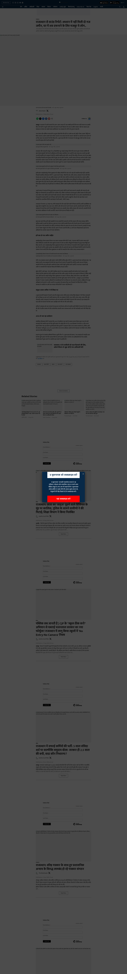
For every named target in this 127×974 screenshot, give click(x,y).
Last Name (45, 457)
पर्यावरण (55, 7)
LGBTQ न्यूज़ (63, 7)
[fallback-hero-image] (31, 405)
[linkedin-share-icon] (46, 120)
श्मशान (53, 364)
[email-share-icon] (49, 120)
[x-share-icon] (40, 120)
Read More (63, 534)
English (96, 7)
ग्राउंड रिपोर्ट (46, 364)
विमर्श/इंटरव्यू (71, 7)
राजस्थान (39, 364)
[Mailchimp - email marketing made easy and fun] (77, 465)
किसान (49, 7)
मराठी (101, 7)
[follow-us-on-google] (89, 118)
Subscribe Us (80, 7)
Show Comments (63, 391)
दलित (25, 7)
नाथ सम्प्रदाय (68, 364)
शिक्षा (38, 7)
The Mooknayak (43, 873)
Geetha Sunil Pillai (44, 516)
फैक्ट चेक (89, 7)
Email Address (46, 447)
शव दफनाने (60, 364)
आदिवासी (31, 7)
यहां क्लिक (40, 359)
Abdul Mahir (42, 111)
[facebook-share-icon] (43, 120)
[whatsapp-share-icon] (37, 120)
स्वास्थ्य (43, 7)
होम (21, 7)
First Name (45, 452)
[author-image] (37, 111)
